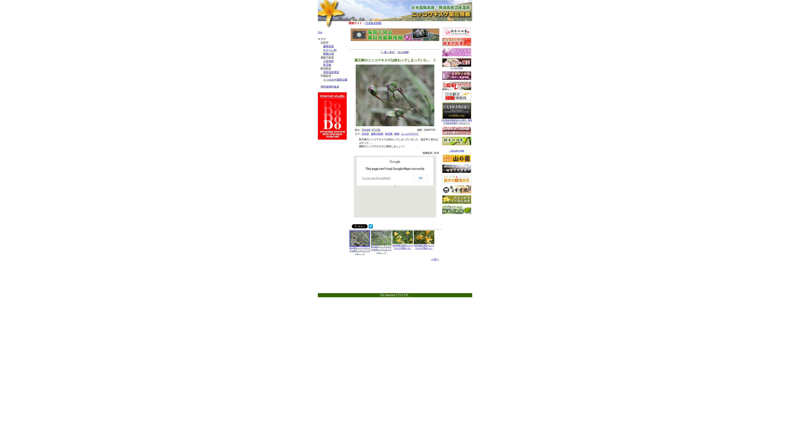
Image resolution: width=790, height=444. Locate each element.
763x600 (366, 129)
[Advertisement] (456, 241)
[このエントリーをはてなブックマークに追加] (371, 227)
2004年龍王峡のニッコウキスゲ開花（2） (402, 246)
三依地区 (328, 61)
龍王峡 (389, 133)
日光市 (365, 133)
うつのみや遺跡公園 (335, 79)
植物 (396, 133)
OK (420, 178)
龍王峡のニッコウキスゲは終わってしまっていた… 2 (360, 251)
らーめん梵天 (457, 68)
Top (320, 32)
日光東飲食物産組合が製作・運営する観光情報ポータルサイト (456, 121)
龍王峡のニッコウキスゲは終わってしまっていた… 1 (381, 250)
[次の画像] (403, 52)
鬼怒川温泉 (377, 133)
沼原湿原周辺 (331, 72)
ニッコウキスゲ (409, 133)
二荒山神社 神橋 (456, 151)
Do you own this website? (376, 178)
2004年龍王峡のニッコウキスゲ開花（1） (424, 246)
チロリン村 (330, 50)
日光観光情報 (373, 23)
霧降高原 (328, 46)
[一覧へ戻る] (388, 52)
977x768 (376, 129)
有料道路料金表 (330, 86)
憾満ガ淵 (328, 53)
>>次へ (435, 259)
